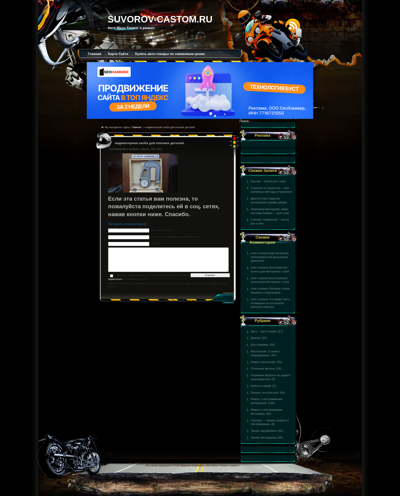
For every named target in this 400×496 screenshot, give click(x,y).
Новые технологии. (263, 362)
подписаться (115, 279)
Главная (94, 54)
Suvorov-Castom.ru (160, 19)
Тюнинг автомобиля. (264, 431)
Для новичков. (260, 344)
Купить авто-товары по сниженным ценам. (170, 54)
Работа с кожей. (261, 386)
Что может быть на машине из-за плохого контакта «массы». (270, 303)
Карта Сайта (118, 54)
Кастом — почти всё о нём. (268, 181)
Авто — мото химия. (264, 331)
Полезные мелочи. (263, 368)
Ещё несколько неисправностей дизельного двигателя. (270, 257)
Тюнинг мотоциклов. (264, 437)
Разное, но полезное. (265, 392)
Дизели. (256, 338)
